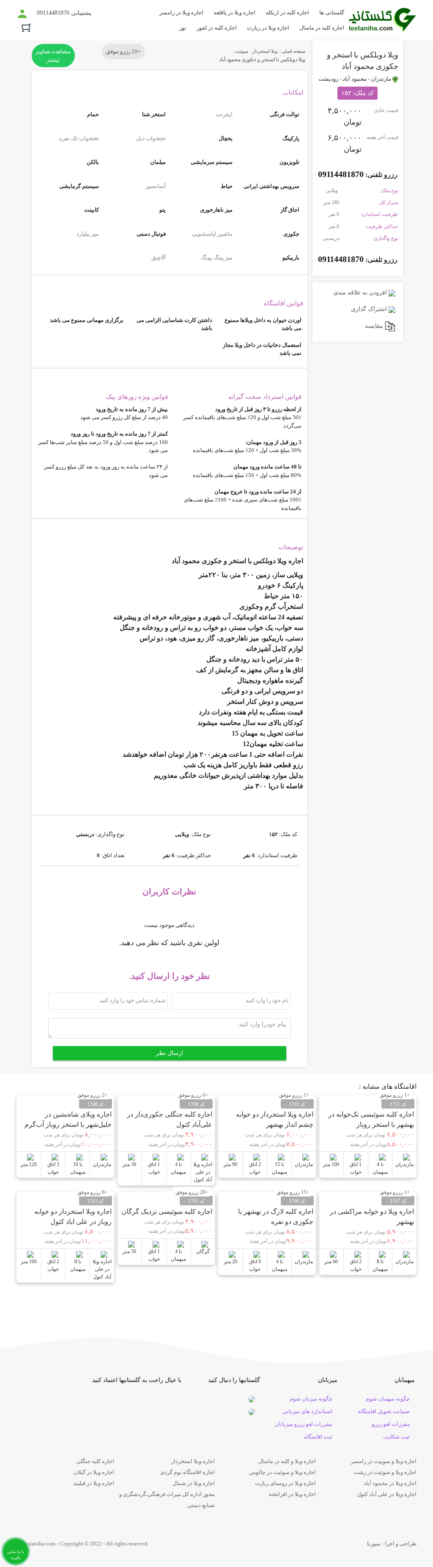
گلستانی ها (331, 12)
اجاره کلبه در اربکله (287, 12)
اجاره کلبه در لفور (217, 28)
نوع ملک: (389, 190)
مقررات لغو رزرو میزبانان (303, 1424)
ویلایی (332, 190)
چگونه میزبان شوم (311, 1398)
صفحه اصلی (293, 51)
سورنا (374, 1543)
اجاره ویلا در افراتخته (292, 1494)
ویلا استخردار (264, 51)
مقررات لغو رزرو (391, 1424)
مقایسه (375, 326)
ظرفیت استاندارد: (379, 214)
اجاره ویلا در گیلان (94, 1472)
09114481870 (341, 174)
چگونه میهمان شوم (388, 1398)
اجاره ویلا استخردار (193, 1461)
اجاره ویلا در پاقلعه (234, 12)
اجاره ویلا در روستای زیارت (285, 1483)
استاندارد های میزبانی (307, 1411)
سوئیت (241, 51)
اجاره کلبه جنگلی (95, 1461)
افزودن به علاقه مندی (361, 292)
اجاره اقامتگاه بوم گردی (187, 1472)
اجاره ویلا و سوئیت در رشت (385, 1472)
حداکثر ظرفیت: (381, 226)
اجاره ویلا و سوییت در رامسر (384, 1461)
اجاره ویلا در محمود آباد (390, 1483)
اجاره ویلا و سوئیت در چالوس (282, 1472)
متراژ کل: (388, 202)
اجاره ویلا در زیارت (268, 28)
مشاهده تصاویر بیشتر (53, 55)
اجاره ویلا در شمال (194, 1483)
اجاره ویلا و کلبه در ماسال (287, 1461)
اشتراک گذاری (370, 309)
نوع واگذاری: (385, 238)
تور (182, 28)
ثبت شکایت (396, 1436)
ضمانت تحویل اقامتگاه (384, 1411)
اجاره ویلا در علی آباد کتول (387, 1494)
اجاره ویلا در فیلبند (93, 1483)
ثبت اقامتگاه (318, 1436)
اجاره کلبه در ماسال (321, 28)
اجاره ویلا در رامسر (181, 12)
